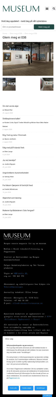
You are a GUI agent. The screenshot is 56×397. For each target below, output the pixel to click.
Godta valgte (26, 388)
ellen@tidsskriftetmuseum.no (28, 303)
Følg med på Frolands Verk (13, 148)
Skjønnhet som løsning (12, 198)
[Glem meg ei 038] (28, 75)
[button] (47, 8)
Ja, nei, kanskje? (9, 160)
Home (5, 33)
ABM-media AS (20, 273)
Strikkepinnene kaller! (11, 119)
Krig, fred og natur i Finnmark (14, 135)
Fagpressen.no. (14, 378)
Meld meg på (44, 27)
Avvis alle (13, 388)
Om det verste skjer (11, 106)
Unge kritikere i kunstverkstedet (16, 173)
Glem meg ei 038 (16, 33)
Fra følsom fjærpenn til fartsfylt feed (18, 185)
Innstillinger (47, 395)
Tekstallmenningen (13, 287)
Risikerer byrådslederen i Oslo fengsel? (18, 210)
